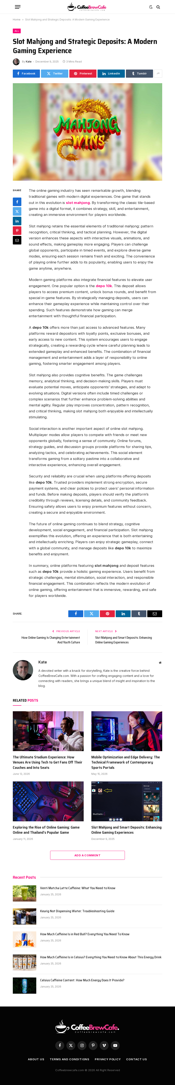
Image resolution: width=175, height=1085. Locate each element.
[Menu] (17, 7)
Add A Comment (87, 855)
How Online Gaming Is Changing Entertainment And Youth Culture (51, 640)
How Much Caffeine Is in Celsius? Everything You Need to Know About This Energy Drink (101, 957)
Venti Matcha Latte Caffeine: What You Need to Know (77, 888)
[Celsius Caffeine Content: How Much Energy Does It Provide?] (24, 985)
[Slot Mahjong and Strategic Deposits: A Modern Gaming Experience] (87, 132)
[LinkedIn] (17, 221)
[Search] (158, 7)
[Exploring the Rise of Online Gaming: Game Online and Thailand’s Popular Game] (48, 801)
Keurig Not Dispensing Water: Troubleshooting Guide (77, 911)
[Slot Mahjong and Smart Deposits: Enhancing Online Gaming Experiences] (126, 801)
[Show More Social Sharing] (158, 74)
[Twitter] (17, 211)
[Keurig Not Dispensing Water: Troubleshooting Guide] (24, 916)
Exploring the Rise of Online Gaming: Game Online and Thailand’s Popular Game (46, 830)
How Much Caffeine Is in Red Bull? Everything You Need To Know (85, 934)
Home (16, 19)
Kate (29, 61)
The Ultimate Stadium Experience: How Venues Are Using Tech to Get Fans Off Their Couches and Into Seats (47, 762)
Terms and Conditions (69, 1059)
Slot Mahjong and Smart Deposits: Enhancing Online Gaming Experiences (123, 640)
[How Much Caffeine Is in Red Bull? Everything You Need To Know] (24, 939)
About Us (36, 1059)
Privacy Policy (108, 1059)
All (17, 30)
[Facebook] (17, 202)
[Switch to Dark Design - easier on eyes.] (151, 7)
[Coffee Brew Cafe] (87, 7)
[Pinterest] (17, 230)
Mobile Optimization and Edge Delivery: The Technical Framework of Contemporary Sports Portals (125, 762)
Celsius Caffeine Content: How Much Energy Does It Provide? (82, 980)
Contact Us (136, 1059)
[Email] (17, 240)
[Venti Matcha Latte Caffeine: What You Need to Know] (24, 893)
